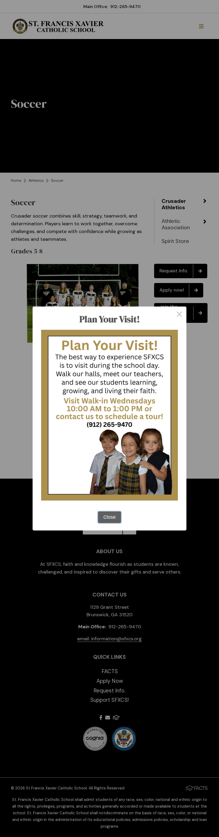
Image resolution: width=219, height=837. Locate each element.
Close (109, 517)
